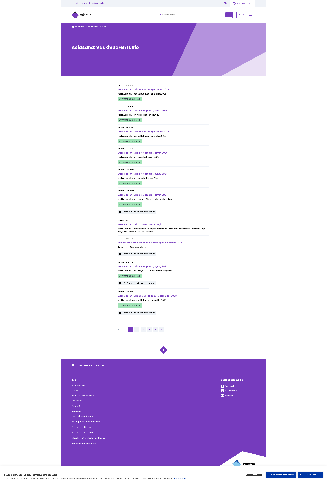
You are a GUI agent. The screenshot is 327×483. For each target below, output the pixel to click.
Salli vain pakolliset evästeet (281, 475)
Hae (229, 15)
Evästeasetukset (254, 475)
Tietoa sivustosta (180, 478)
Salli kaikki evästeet (310, 475)
